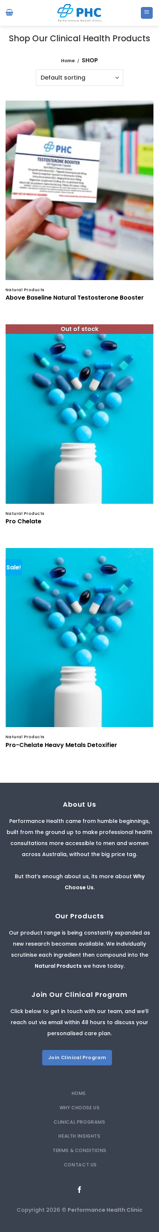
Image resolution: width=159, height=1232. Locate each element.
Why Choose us (80, 1107)
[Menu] (147, 13)
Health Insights (79, 1136)
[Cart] (9, 13)
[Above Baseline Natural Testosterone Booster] (79, 190)
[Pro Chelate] (79, 413)
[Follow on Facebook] (79, 1190)
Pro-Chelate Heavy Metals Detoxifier (61, 745)
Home (68, 60)
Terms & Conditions (79, 1150)
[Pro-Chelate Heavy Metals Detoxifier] (79, 637)
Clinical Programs (79, 1122)
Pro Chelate (23, 522)
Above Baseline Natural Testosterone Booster (75, 298)
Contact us (80, 1165)
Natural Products (58, 966)
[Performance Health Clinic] (79, 13)
